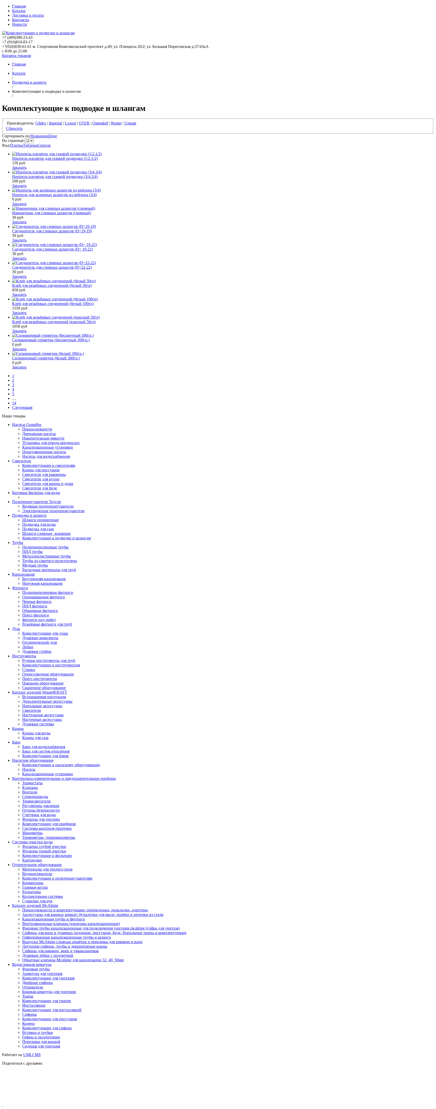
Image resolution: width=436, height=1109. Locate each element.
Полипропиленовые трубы (45, 547)
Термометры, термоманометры (48, 837)
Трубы (17, 542)
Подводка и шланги (29, 515)
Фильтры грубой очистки (44, 846)
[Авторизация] (2, 1104)
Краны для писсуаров (41, 470)
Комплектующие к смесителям (48, 465)
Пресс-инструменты (39, 678)
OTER (84, 123)
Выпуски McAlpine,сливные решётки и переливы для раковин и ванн (82, 942)
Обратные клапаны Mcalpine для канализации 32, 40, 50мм (73, 960)
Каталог (19, 11)
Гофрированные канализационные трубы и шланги (66, 937)
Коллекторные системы (42, 896)
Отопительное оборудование (37, 864)
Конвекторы (32, 883)
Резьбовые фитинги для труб (47, 624)
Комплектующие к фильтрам (47, 855)
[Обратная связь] (218, 1086)
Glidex (40, 123)
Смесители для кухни (41, 479)
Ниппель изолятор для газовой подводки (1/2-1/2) (55, 158)
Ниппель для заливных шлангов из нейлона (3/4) (54, 195)
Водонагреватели (37, 874)
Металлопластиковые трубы (46, 556)
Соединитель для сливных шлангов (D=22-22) (52, 267)
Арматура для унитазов (42, 973)
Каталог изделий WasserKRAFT (39, 692)
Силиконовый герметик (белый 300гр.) (46, 358)
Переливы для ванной (41, 1041)
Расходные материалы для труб (49, 570)
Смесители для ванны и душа (47, 483)
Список (44, 145)
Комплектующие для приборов (49, 824)
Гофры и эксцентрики (41, 1037)
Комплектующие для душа (45, 633)
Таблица (30, 145)
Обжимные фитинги (40, 610)
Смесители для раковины (44, 474)
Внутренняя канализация (44, 579)
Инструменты (24, 656)
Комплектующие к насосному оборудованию (61, 765)
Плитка (16, 145)
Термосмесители (36, 801)
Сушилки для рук (37, 901)
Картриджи (32, 860)
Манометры (32, 833)
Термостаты (32, 783)
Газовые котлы (35, 887)
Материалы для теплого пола (47, 869)
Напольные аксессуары (42, 706)
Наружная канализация (42, 583)
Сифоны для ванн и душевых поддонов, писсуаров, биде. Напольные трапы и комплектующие (104, 933)
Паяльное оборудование (43, 683)
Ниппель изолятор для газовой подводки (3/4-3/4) (55, 176)
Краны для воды (36, 733)
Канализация (23, 574)
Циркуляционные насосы (44, 452)
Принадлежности (37, 429)
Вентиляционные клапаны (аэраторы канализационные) (71, 923)
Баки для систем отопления (45, 751)
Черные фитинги (36, 601)
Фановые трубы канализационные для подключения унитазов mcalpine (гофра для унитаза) (101, 928)
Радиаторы (31, 892)
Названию (39, 136)
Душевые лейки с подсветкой (47, 955)
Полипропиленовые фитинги (47, 592)
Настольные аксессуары (43, 715)
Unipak (130, 123)
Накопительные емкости (43, 438)
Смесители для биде (39, 488)
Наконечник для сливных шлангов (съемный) (51, 213)
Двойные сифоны (37, 982)
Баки (16, 742)
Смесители (21, 461)
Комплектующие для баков (45, 756)
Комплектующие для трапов (46, 1001)
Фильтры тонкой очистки (44, 851)
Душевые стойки (36, 651)
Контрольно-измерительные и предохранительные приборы (64, 778)
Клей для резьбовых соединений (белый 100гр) (53, 303)
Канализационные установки (47, 447)
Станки (28, 669)
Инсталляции (33, 1005)
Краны (18, 728)
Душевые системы (38, 724)
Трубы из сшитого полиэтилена (49, 561)
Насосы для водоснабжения (46, 456)
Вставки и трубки (37, 1032)
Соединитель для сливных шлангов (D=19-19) (52, 231)
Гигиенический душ (39, 642)
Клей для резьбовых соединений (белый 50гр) (52, 285)
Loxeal (70, 123)
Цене (52, 136)
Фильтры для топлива (41, 819)
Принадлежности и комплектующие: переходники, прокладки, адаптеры (85, 910)
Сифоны (29, 1014)
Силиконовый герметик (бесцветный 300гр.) (51, 340)
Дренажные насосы (39, 434)
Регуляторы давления (40, 806)
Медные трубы (35, 565)
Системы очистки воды (32, 842)
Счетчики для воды (39, 815)
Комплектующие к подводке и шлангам (56, 538)
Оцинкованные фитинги (43, 597)
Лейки (27, 647)
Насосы (28, 769)
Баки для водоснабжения (43, 747)
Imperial (55, 123)
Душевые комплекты (40, 638)
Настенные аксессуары (42, 719)
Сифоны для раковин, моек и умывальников (60, 951)
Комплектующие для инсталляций (51, 1010)
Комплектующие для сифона (47, 1028)
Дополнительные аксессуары (47, 701)
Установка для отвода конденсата (50, 443)
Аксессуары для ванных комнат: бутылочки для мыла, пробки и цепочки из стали (93, 914)
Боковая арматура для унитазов (49, 992)
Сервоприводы (35, 796)
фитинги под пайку (39, 620)
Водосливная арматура (31, 964)
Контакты (20, 20)
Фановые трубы (36, 969)
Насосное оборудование (32, 760)
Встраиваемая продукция (44, 697)
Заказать (19, 167)
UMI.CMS (32, 1055)
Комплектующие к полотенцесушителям (57, 878)
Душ (16, 629)
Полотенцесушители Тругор (36, 502)
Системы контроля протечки (47, 828)
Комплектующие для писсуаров (49, 1019)
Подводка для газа (38, 529)
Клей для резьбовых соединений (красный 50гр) (54, 322)
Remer (116, 123)
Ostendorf (100, 123)
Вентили (29, 792)
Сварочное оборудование (44, 688)
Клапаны (30, 787)
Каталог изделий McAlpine (35, 905)
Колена (28, 1023)
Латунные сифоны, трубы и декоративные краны (64, 946)
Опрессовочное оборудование (48, 674)
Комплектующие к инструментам (51, 665)
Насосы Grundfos (26, 424)
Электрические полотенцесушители (53, 511)
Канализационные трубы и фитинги (53, 919)
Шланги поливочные (40, 520)
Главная (19, 6)
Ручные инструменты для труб (48, 660)
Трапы (27, 996)
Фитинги (20, 588)
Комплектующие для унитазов (48, 978)
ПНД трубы (32, 551)
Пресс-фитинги (35, 615)
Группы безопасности (41, 810)
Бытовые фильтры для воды (36, 492)
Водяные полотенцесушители (48, 506)
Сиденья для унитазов (41, 1046)
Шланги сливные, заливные (46, 533)
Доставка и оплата (28, 15)
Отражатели (32, 987)
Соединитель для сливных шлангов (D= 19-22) (52, 249)
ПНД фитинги (34, 606)
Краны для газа (35, 737)
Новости (19, 24)
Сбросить (14, 128)
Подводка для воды (39, 524)
